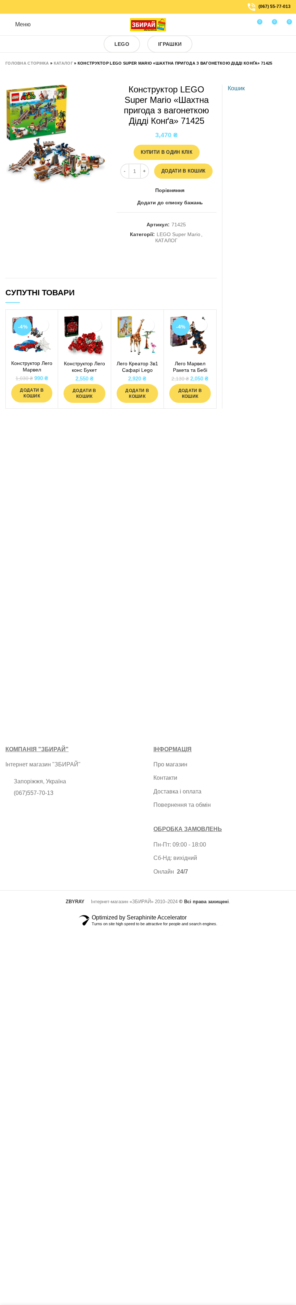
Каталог (63, 63)
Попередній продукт (9, 73)
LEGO (121, 44)
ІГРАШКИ (170, 44)
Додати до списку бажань (170, 202)
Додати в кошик (183, 171)
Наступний (23, 73)
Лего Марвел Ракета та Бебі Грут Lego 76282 (189, 370)
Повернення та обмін (182, 805)
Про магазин (170, 764)
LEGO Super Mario (178, 234)
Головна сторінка (27, 63)
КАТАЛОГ (166, 240)
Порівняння (169, 190)
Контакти (165, 778)
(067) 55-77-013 (274, 6)
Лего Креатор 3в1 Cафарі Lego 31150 (137, 370)
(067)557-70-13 (33, 793)
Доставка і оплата (177, 791)
